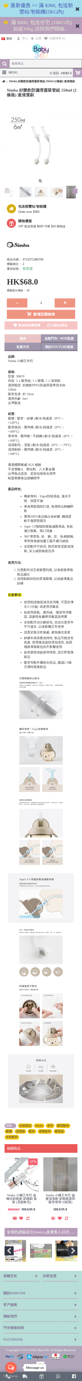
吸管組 (59, 1131)
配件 (32, 1131)
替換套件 (45, 1131)
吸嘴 (9, 1131)
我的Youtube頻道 (59, 347)
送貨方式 (22, 347)
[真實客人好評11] (41, 1251)
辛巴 (50, 1125)
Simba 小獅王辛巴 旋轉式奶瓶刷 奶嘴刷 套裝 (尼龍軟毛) (21, 1199)
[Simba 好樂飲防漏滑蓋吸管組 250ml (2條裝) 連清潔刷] (41, 140)
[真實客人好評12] (66, 1251)
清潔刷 (20, 1131)
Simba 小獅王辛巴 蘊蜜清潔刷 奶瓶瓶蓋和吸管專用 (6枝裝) (60, 1199)
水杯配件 (12, 1137)
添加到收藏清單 (29, 325)
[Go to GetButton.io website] (11, 1376)
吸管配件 (63, 1125)
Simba (39, 1125)
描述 (23, 338)
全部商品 (25, 1125)
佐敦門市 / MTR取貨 (59, 338)
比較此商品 (59, 325)
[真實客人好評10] (16, 1251)
